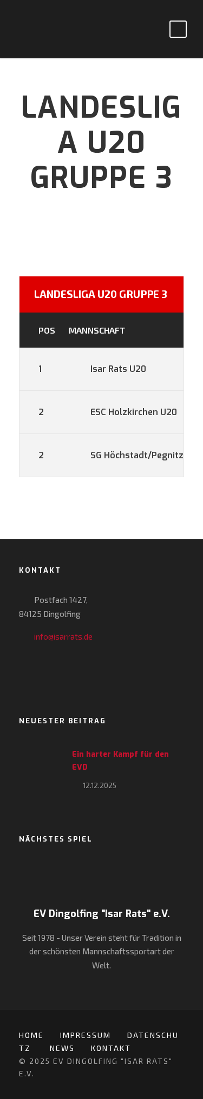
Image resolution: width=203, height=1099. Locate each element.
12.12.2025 (99, 785)
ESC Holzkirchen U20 (133, 412)
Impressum (85, 1035)
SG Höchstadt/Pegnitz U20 (146, 455)
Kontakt (111, 1048)
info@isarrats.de (63, 636)
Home (31, 1035)
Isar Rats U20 (118, 369)
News (62, 1048)
